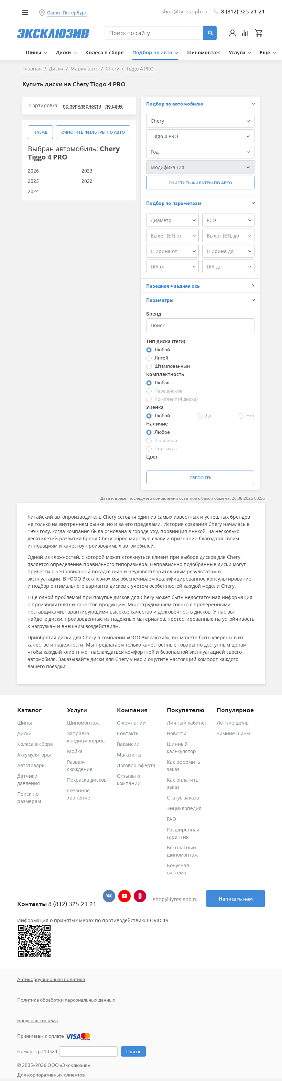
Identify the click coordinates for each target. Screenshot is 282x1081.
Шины (24, 722)
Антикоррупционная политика (51, 979)
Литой (161, 357)
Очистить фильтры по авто (93, 132)
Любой (162, 349)
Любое (162, 432)
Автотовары (31, 765)
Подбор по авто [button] (153, 52)
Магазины (129, 754)
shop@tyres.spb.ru (175, 899)
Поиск (133, 1051)
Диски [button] (64, 52)
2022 (87, 181)
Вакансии (128, 744)
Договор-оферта (136, 765)
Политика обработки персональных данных (66, 999)
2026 (33, 170)
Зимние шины (233, 733)
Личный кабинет (187, 722)
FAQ (171, 819)
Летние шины (233, 722)
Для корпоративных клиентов (51, 1074)
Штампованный (172, 366)
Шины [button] (34, 52)
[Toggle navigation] (25, 12)
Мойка (75, 751)
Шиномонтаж (203, 52)
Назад (40, 132)
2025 (33, 181)
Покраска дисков (87, 779)
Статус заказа (183, 797)
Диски (24, 733)
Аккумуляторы (34, 754)
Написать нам (236, 898)
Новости (176, 733)
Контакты (128, 733)
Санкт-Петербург (67, 12)
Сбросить (200, 478)
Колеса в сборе (104, 52)
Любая (162, 382)
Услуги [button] (238, 52)
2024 (33, 191)
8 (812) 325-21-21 (243, 11)
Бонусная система (37, 1020)
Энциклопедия (184, 808)
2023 (87, 170)
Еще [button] (266, 52)
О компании (131, 722)
